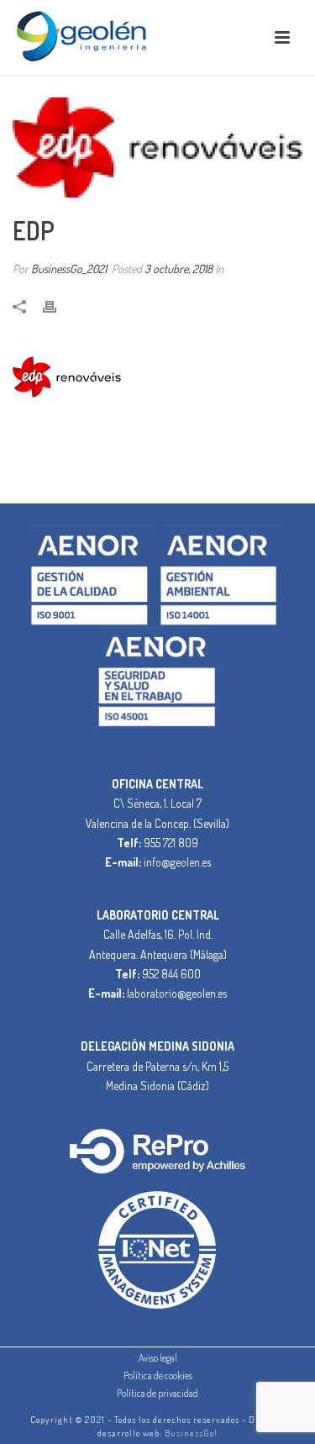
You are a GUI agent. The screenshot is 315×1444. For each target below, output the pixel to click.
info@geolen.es (177, 862)
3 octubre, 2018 (178, 268)
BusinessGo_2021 (69, 268)
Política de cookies (157, 1375)
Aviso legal (158, 1358)
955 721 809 (171, 842)
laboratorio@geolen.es (177, 993)
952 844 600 (171, 974)
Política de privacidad (157, 1393)
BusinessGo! (191, 1433)
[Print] (58, 304)
